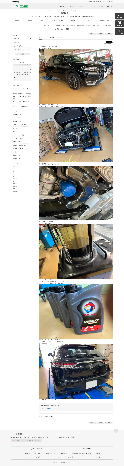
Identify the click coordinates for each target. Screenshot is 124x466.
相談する (119, 18)
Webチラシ (80, 6)
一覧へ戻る (100, 33)
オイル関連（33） (17, 121)
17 (17, 74)
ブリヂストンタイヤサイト (31, 457)
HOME (55, 6)
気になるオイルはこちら (49, 408)
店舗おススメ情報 (104, 21)
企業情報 (98, 453)
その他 (46, 416)
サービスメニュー (87, 21)
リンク (38, 453)
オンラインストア (107, 1)
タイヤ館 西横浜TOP (81, 25)
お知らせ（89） (17, 155)
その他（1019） (17, 152)
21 (27, 74)
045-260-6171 (36, 16)
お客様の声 (108, 6)
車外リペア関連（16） (18, 142)
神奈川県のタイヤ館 (71, 25)
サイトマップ (28, 453)
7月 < (14, 62)
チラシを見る (119, 33)
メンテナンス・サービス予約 (93, 1)
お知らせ (42, 21)
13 (25, 72)
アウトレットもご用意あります (20, 107)
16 (14, 74)
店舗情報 (29, 21)
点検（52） (16, 128)
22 (30, 74)
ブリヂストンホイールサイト (64, 457)
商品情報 (73, 21)
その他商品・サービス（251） (20, 148)
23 (14, 77)
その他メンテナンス (54, 416)
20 (25, 74)
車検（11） (16, 131)
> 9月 (30, 62)
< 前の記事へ (92, 33)
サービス (94, 6)
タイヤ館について (71, 6)
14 (27, 72)
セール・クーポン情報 (57, 21)
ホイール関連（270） (18, 118)
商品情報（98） (17, 159)
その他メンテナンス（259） (20, 125)
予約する (119, 25)
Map (92, 16)
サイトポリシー (64, 453)
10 (17, 72)
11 (19, 72)
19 (22, 74)
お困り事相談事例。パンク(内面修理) (22, 93)
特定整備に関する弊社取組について (82, 453)
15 (30, 72)
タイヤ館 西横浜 (62, 13)
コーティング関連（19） (19, 138)
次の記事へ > (108, 33)
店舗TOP (17, 21)
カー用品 (101, 6)
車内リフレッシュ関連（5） (20, 135)
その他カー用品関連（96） (19, 145)
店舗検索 (62, 6)
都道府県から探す (61, 25)
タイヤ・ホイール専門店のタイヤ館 (48, 25)
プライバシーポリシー (50, 453)
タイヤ (87, 6)
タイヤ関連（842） (18, 114)
